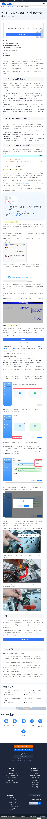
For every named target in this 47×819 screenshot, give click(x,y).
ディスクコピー (11, 6)
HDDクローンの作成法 (12, 782)
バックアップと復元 (35, 777)
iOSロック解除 (35, 787)
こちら (33, 760)
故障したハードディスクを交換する (11, 51)
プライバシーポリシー (22, 816)
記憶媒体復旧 (34, 771)
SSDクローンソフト (12, 784)
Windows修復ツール (12, 773)
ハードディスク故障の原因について (11, 45)
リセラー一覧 (12, 802)
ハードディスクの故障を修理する (11, 50)
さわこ (8, 16)
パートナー (18, 0)
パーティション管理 (35, 775)
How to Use (5, 6)
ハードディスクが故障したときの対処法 (12, 47)
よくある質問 (7, 55)
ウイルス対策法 (12, 777)
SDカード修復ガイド (12, 771)
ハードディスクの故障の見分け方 (11, 43)
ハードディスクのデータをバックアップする (13, 48)
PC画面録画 (35, 784)
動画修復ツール (12, 780)
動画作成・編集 (35, 782)
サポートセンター (39, 0)
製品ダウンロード (9, 0)
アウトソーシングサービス (12, 806)
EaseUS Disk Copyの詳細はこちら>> (23, 679)
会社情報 (12, 797)
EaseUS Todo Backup (28, 183)
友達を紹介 (12, 809)
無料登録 (23, 756)
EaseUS (8, 3)
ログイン (29, 759)
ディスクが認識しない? (12, 775)
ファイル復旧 (34, 773)
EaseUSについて (12, 795)
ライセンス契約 (29, 816)
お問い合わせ (35, 816)
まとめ (5, 53)
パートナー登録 (12, 799)
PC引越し (34, 780)
